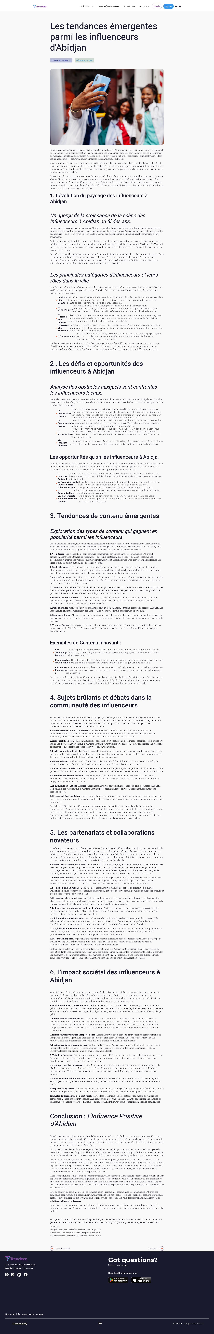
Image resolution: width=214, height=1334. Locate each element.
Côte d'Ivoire (28, 1314)
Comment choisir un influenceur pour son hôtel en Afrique (76, 1235)
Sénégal (39, 1314)
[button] (86, 6)
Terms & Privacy (19, 1324)
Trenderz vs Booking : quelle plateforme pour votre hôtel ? (75, 1233)
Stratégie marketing (61, 60)
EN (180, 6)
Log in (157, 6)
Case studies (129, 6)
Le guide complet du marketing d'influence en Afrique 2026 (76, 1230)
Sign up (168, 6)
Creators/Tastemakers (108, 6)
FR (176, 6)
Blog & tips (144, 6)
